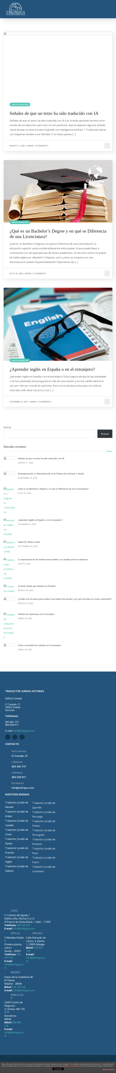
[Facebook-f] (7, 737)
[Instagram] (22, 737)
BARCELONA (17, 996)
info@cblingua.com (24, 730)
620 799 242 (19, 987)
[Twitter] (15, 737)
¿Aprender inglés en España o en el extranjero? (52, 369)
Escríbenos (17, 783)
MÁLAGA (37, 933)
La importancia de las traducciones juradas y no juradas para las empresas (53, 559)
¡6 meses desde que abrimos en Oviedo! (37, 586)
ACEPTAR (58, 1069)
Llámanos (17, 762)
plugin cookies (108, 1069)
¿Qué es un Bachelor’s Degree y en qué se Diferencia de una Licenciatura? (58, 233)
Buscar (7, 427)
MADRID (15, 972)
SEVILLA (15, 933)
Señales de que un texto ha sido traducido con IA (54, 113)
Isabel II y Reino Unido (29, 542)
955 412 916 (12, 956)
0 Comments (41, 145)
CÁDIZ (14, 910)
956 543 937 (23, 925)
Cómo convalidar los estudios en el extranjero (39, 645)
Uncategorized (19, 104)
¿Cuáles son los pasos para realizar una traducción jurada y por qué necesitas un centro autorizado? (65, 599)
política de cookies (70, 1066)
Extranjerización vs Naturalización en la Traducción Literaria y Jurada (51, 473)
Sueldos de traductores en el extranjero (36, 614)
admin (30, 145)
